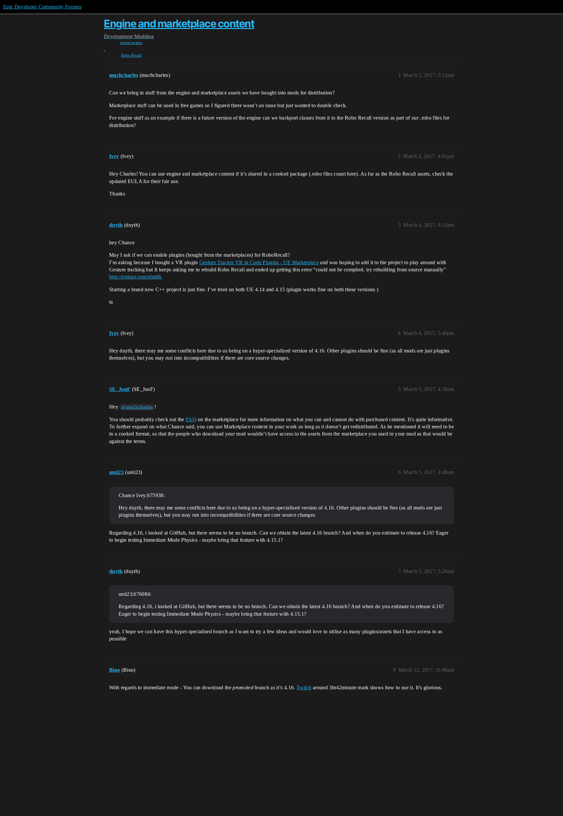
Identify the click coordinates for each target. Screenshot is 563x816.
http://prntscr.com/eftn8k (135, 276)
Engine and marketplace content (179, 23)
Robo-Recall (131, 55)
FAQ (191, 419)
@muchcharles (137, 406)
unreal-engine (131, 42)
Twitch (303, 687)
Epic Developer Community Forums (42, 6)
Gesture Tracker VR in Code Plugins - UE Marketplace (259, 262)
